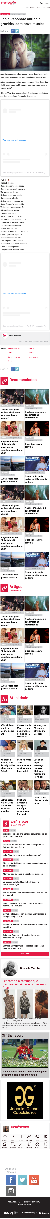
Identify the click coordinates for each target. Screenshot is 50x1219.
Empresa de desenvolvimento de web (44, 1213)
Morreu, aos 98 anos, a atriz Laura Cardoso (40, 729)
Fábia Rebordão (14, 348)
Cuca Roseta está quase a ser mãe (9, 480)
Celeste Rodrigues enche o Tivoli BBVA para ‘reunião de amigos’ (10, 413)
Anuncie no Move (24, 1205)
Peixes (45, 1147)
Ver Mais (25, 954)
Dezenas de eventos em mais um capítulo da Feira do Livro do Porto (23, 845)
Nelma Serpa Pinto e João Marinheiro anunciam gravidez (6, 806)
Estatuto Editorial (32, 1202)
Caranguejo (29, 1140)
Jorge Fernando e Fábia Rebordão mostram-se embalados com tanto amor (11, 447)
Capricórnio (29, 1147)
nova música (33, 357)
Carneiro (4, 1140)
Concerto (5, 406)
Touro (12, 1140)
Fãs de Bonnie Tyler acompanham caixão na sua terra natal (24, 765)
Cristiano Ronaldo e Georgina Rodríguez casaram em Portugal (23, 807)
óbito (20, 717)
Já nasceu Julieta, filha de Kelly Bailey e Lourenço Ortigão (7, 765)
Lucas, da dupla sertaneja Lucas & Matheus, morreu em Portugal (39, 768)
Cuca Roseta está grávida (33, 445)
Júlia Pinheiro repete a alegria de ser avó (7, 729)
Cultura (6, 841)
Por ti (10, 361)
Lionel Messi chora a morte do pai (41, 800)
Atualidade (5, 14)
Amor (4, 438)
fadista (31, 348)
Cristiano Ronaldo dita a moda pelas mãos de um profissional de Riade (25, 835)
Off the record (13, 1035)
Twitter (17, 31)
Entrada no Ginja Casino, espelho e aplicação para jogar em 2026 (23, 947)
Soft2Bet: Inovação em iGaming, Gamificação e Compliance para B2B (24, 915)
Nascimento (6, 751)
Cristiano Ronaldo (24, 791)
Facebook (13, 31)
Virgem (45, 1140)
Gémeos (21, 1140)
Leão (37, 1140)
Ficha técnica (14, 1202)
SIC (27, 472)
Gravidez (32, 353)
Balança (4, 1147)
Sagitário (20, 1147)
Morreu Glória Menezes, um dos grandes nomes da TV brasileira (24, 731)
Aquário (37, 1147)
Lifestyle (7, 910)
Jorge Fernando (14, 357)
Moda (19, 8)
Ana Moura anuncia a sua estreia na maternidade (35, 415)
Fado (10, 353)
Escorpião (13, 1147)
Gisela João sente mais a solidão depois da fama (36, 479)
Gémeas (4, 717)
